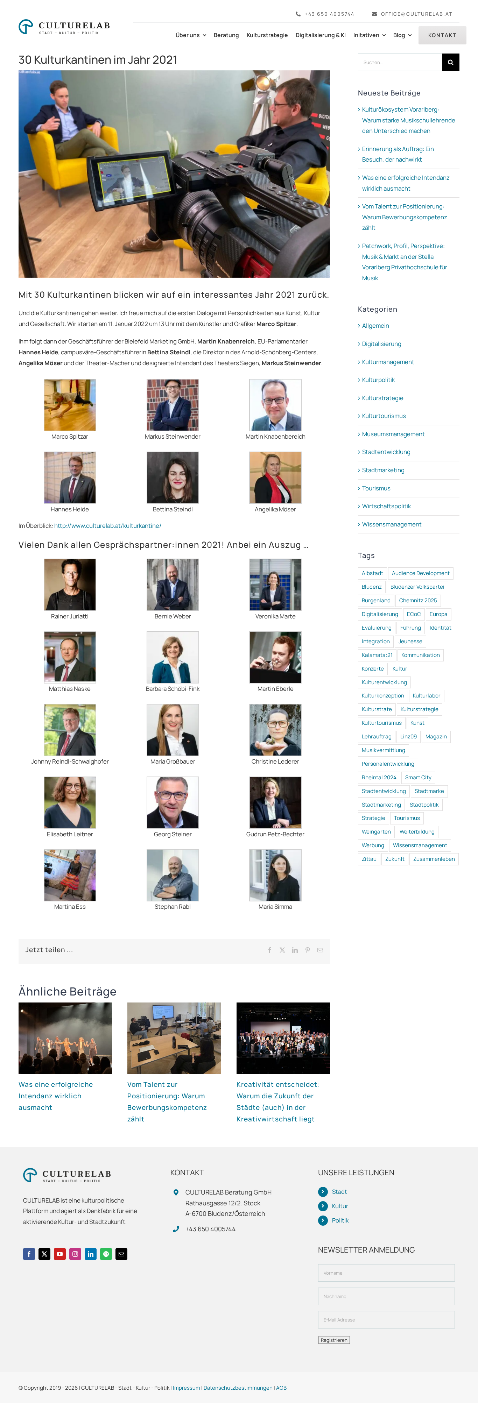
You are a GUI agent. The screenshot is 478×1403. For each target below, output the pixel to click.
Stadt (339, 1192)
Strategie (373, 818)
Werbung (373, 845)
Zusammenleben (434, 859)
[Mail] (121, 1254)
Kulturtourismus (384, 416)
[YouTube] (60, 1254)
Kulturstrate (377, 709)
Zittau (369, 859)
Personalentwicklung (388, 763)
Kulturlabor (427, 695)
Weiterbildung (417, 831)
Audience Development (421, 573)
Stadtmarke (429, 791)
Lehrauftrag (377, 736)
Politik (340, 1220)
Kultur (400, 668)
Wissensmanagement (392, 524)
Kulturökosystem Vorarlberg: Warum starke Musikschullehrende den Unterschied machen (408, 120)
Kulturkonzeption (383, 695)
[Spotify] (106, 1254)
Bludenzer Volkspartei (417, 586)
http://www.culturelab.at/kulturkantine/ (108, 526)
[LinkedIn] (91, 1254)
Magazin (436, 736)
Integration (376, 641)
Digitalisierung (381, 344)
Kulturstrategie (382, 398)
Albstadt (372, 573)
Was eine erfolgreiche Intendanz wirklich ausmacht (56, 1096)
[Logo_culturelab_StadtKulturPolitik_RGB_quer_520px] (64, 22)
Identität (440, 627)
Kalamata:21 (377, 655)
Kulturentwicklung (384, 682)
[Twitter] (44, 1254)
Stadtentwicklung (386, 452)
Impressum (186, 1387)
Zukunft (395, 859)
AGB (281, 1387)
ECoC (414, 614)
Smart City (418, 777)
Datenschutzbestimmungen (238, 1387)
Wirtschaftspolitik (386, 506)
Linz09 (408, 736)
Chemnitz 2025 (418, 600)
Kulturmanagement (388, 362)
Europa (439, 614)
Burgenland (376, 600)
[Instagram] (75, 1254)
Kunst (417, 723)
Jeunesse (410, 641)
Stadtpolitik (424, 804)
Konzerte (373, 668)
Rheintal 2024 (379, 777)
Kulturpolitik (378, 380)
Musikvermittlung (383, 750)
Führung (410, 627)
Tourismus (376, 488)
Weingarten (376, 831)
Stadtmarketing (383, 470)
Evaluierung (377, 627)
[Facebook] (29, 1254)
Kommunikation (420, 655)
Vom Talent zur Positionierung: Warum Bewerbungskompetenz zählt (404, 217)
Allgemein (375, 325)
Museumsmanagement (393, 434)
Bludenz (372, 586)
